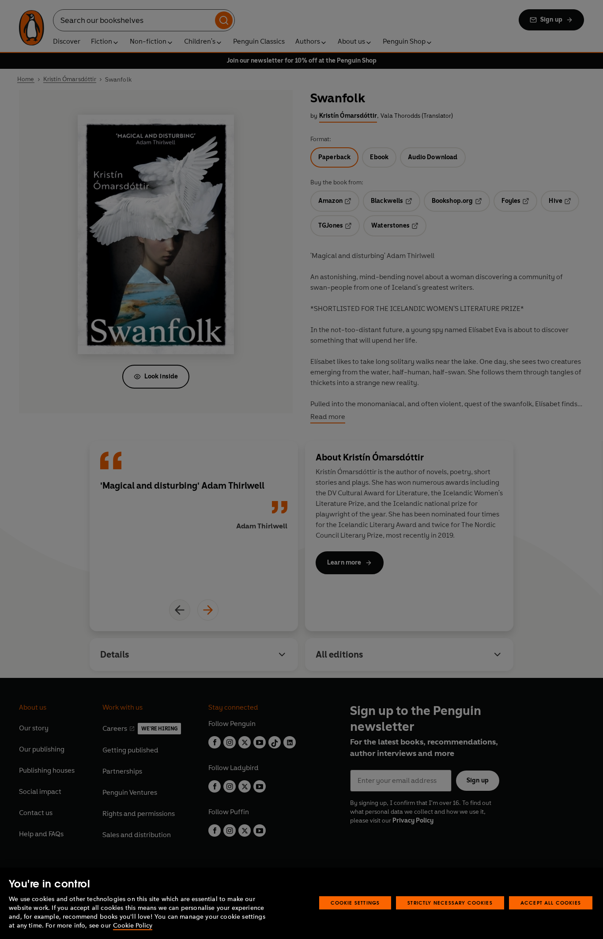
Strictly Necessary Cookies (450, 902)
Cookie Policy (132, 925)
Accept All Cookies (550, 902)
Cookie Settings (355, 902)
